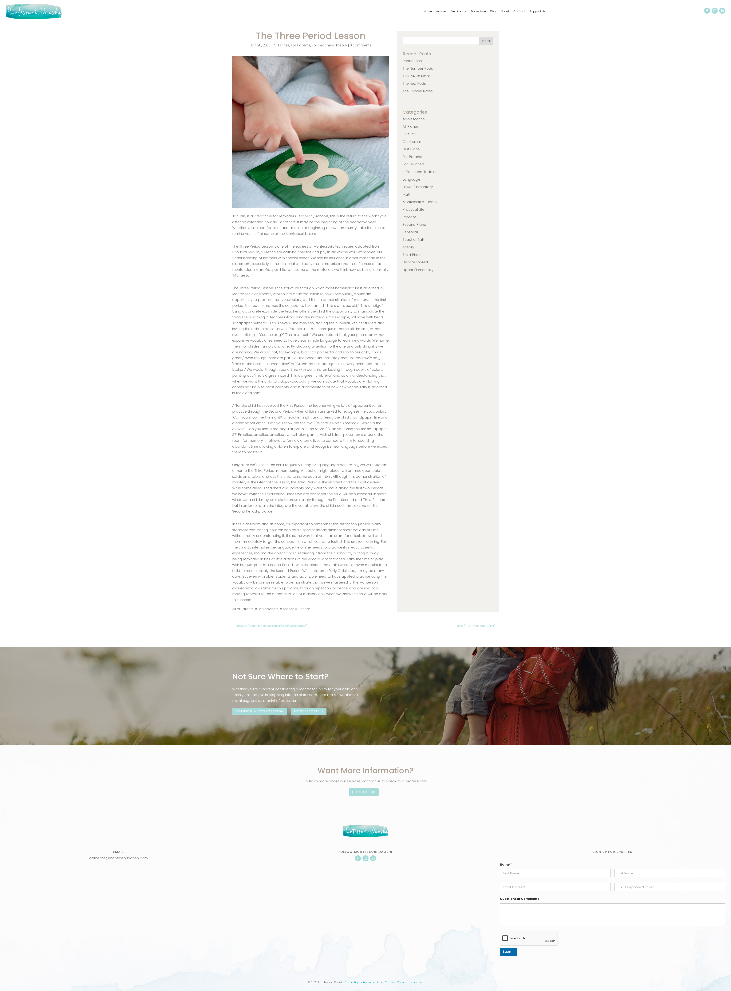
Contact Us (363, 792)
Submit (509, 951)
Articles (441, 11)
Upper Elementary (418, 269)
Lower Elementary (418, 186)
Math (407, 194)
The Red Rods (414, 83)
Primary (409, 217)
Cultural (409, 134)
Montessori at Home (420, 201)
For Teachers (323, 45)
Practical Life (413, 209)
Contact (519, 11)
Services (457, 11)
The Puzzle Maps (417, 75)
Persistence (412, 60)
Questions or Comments (519, 899)
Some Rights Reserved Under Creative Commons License (384, 982)
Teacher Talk (414, 239)
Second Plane (414, 224)
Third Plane (412, 254)
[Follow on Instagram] (715, 11)
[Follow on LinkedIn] (722, 11)
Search (486, 41)
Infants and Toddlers (420, 171)
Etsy (493, 11)
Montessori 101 (308, 711)
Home (428, 11)
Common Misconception (259, 711)
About (504, 11)
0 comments (360, 45)
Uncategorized (415, 262)
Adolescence (414, 119)
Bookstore (478, 11)
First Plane (411, 149)
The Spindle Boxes (418, 91)
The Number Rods (418, 68)
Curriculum (412, 141)
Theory (341, 45)
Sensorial (410, 232)
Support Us (537, 11)
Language (411, 179)
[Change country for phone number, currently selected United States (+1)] (618, 887)
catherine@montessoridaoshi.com (118, 858)
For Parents (300, 45)
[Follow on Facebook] (707, 11)
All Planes (281, 45)
